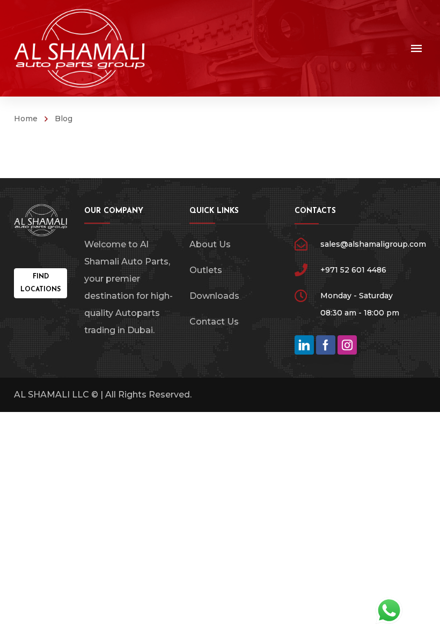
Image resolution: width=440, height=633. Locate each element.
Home (26, 118)
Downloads (214, 296)
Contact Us (214, 321)
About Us (210, 244)
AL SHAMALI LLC (51, 394)
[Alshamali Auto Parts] (79, 48)
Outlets (205, 270)
